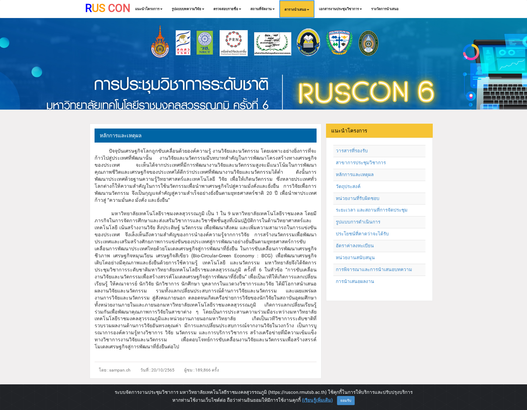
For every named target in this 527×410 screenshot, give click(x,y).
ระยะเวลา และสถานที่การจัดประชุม (371, 210)
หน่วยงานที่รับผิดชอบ (357, 198)
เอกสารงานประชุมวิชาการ (339, 9)
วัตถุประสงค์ (348, 186)
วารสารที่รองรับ (352, 151)
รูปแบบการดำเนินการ (358, 222)
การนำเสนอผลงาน (355, 281)
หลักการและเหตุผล (355, 174)
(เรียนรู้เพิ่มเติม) (317, 400)
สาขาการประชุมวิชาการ (361, 162)
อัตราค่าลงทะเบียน (355, 246)
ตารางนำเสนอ (295, 9)
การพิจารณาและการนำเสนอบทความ (374, 269)
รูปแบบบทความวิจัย (186, 9)
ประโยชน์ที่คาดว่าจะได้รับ (362, 234)
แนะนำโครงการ (147, 9)
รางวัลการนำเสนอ (385, 9)
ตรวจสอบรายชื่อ (225, 9)
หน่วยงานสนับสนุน (355, 257)
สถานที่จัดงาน (261, 9)
